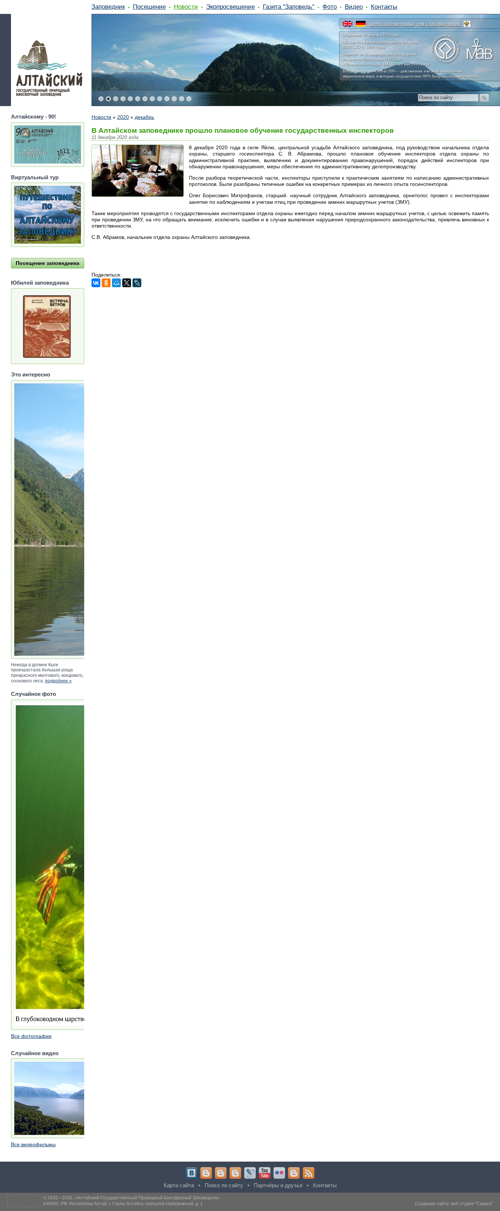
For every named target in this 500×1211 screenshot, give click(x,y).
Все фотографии (31, 1036)
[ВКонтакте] (96, 282)
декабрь (144, 117)
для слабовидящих (438, 24)
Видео (354, 6)
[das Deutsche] (361, 24)
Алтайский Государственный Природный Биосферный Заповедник (147, 1197)
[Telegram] (206, 1173)
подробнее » (58, 680)
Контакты (384, 6)
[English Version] (347, 24)
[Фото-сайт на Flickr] (279, 1173)
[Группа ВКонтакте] (191, 1173)
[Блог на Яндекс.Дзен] (235, 1173)
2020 (123, 117)
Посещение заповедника (47, 263)
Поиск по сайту (224, 1185)
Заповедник (108, 6)
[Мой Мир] (116, 282)
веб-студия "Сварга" (472, 1203)
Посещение (149, 6)
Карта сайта (179, 1185)
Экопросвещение (230, 6)
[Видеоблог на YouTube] (264, 1173)
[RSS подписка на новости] (308, 1173)
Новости (186, 6)
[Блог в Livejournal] (250, 1173)
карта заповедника (391, 24)
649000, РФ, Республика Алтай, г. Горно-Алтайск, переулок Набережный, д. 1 (123, 1203)
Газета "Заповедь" (288, 6)
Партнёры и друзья (278, 1185)
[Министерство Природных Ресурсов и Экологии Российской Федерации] (467, 24)
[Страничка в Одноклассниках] (221, 1173)
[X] (126, 282)
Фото (329, 6)
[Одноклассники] (106, 282)
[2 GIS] (294, 1173)
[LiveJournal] (137, 282)
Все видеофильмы (33, 1144)
